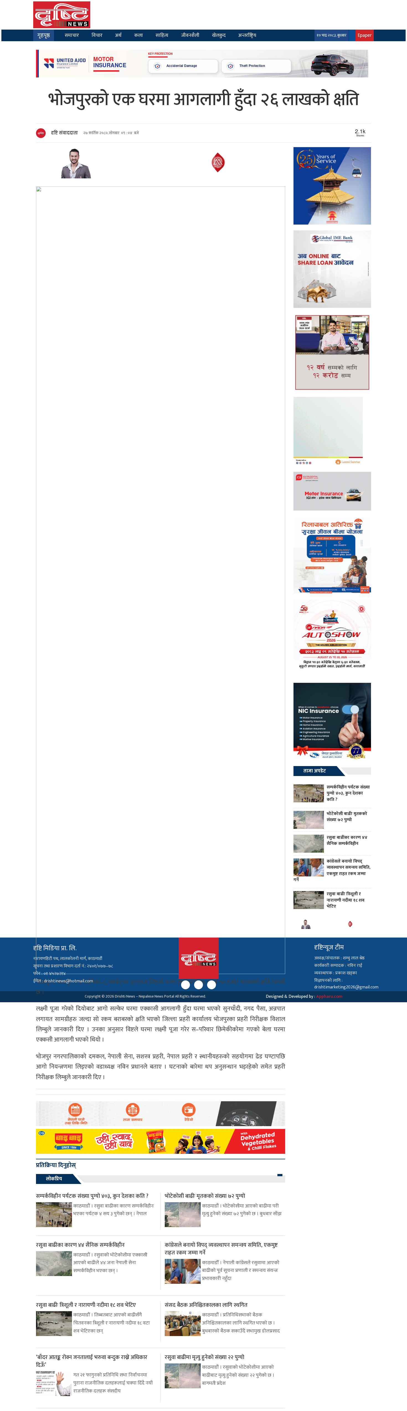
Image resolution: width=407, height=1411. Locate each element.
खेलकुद (219, 35)
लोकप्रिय (54, 1179)
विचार (97, 35)
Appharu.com (329, 996)
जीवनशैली (190, 35)
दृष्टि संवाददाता (64, 133)
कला (138, 35)
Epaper (365, 35)
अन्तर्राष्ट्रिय (247, 35)
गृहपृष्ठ (43, 35)
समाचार (72, 35)
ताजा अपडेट (314, 771)
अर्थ (118, 35)
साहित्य (162, 35)
